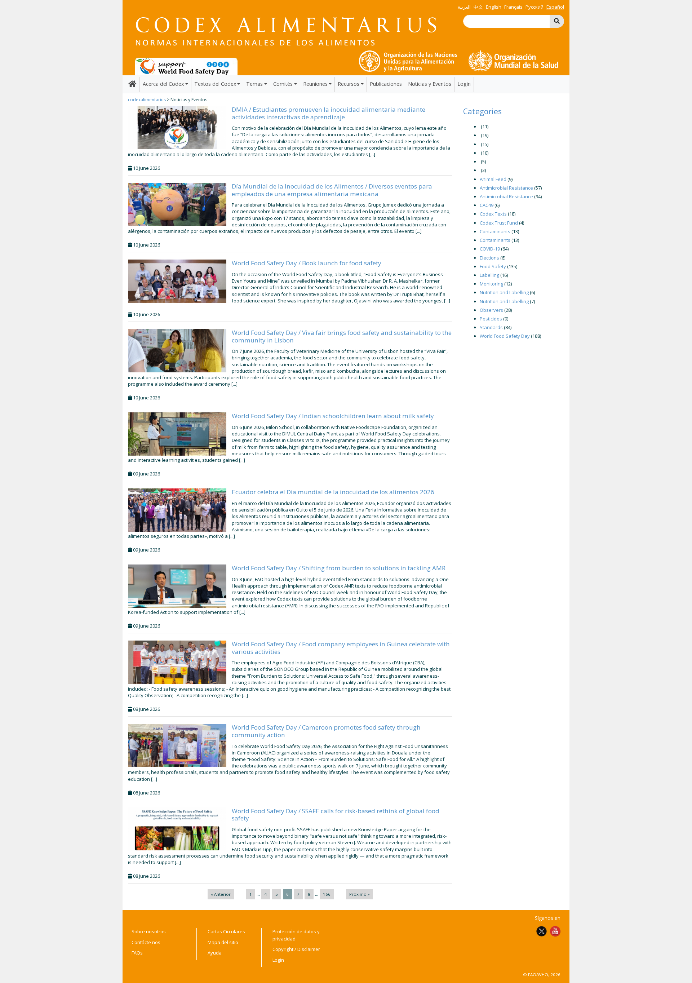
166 (327, 894)
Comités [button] (283, 83)
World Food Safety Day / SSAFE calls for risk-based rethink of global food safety (335, 814)
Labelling (489, 275)
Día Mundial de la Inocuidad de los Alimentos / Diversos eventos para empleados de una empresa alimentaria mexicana (332, 190)
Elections (489, 257)
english (493, 7)
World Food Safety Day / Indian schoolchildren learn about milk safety (333, 416)
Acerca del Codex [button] (163, 83)
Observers (491, 310)
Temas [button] (254, 83)
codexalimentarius (147, 100)
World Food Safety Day (505, 336)
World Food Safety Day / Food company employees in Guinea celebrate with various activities (341, 647)
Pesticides (491, 318)
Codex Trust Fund (499, 223)
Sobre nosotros (149, 931)
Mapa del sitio (223, 942)
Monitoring (491, 283)
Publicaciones (386, 83)
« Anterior (221, 894)
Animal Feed (493, 179)
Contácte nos (146, 942)
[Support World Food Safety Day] (186, 66)
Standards (491, 327)
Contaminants (495, 231)
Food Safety (493, 266)
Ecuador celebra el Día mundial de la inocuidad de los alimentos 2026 (333, 492)
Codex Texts (493, 214)
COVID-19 (490, 248)
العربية (464, 7)
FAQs (137, 952)
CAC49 (486, 205)
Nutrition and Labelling (504, 292)
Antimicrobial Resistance (506, 188)
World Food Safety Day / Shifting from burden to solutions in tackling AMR (338, 568)
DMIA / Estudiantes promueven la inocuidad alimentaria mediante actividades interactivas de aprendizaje (328, 113)
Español (555, 7)
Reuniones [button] (315, 83)
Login (464, 83)
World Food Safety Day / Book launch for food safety (306, 263)
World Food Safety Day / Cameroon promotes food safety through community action (326, 731)
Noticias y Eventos (429, 83)
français (513, 7)
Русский (534, 7)
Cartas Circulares (226, 931)
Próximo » (359, 894)
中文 (478, 7)
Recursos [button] (348, 83)
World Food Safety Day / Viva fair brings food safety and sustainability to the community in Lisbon (342, 336)
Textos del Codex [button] (215, 83)
